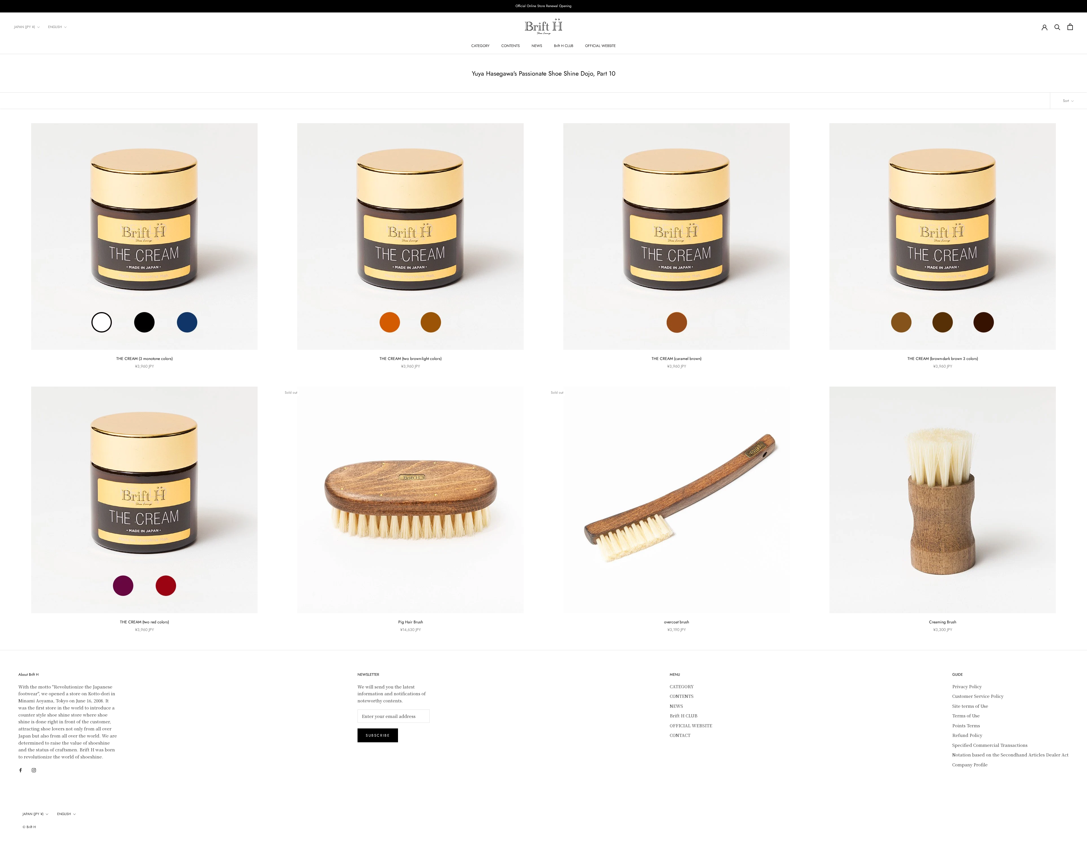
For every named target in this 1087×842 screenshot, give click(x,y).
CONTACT (680, 735)
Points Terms (966, 725)
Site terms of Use (970, 706)
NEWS (537, 45)
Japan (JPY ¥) (24, 26)
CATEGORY (480, 45)
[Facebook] (20, 769)
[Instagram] (34, 769)
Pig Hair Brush (410, 622)
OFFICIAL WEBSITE (600, 45)
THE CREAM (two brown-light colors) (411, 358)
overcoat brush (676, 622)
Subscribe (378, 735)
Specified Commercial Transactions (990, 745)
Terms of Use (966, 716)
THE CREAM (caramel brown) (676, 358)
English (55, 26)
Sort (1066, 100)
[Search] (1057, 27)
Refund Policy (967, 735)
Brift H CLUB (563, 45)
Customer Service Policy (977, 696)
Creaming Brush (942, 622)
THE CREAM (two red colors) (144, 622)
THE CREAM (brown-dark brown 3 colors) (943, 358)
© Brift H (29, 827)
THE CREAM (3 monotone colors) (144, 358)
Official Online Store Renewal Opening (543, 5)
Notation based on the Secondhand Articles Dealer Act (1010, 755)
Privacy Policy (967, 686)
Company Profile (970, 765)
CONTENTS (510, 45)
